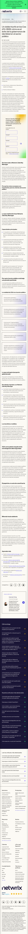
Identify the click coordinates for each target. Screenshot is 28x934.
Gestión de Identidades (6, 803)
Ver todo (3, 880)
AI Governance (5, 794)
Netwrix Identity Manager (15, 68)
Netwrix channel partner (16, 574)
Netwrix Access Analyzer (20, 796)
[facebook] (19, 585)
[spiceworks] (23, 902)
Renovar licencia (5, 852)
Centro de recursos (6, 19)
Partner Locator (18, 827)
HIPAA (3, 872)
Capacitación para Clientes (6, 849)
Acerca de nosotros (19, 848)
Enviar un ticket (5, 859)
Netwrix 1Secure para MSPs (19, 793)
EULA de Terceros (18, 872)
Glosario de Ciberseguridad (5, 824)
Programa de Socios (19, 821)
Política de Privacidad (19, 874)
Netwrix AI (17, 852)
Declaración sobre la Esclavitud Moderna (19, 879)
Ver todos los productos (20, 810)
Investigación (4, 834)
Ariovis (7, 78)
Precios (16, 860)
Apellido (7, 146)
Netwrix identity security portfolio (17, 566)
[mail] (23, 585)
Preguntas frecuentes (6, 861)
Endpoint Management (7, 801)
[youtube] (15, 902)
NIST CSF (4, 874)
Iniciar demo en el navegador (20, 143)
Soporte (3, 855)
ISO (2, 870)
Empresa (7, 134)
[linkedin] (11, 585)
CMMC (3, 868)
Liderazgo (17, 850)
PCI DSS (3, 876)
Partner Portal (18, 829)
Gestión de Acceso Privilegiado (6, 811)
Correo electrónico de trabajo (10, 128)
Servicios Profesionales (6, 854)
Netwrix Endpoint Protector (18, 804)
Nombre (7, 140)
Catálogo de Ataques (6, 838)
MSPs (16, 825)
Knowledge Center (5, 857)
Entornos (4, 813)
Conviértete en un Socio (20, 823)
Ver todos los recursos (6, 840)
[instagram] (19, 902)
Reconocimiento (18, 858)
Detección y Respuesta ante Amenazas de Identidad (6, 807)
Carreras (17, 854)
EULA (16, 870)
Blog (12, 19)
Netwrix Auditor (18, 798)
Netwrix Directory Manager (18, 800)
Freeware (4, 828)
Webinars (4, 836)
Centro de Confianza (19, 876)
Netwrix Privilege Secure (20, 808)
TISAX (3, 878)
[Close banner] (25, 4)
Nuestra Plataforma (6, 792)
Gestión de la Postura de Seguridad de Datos (7, 797)
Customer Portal (5, 846)
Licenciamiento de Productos (19, 882)
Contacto (17, 862)
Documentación (5, 827)
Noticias (3, 830)
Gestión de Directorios (6, 800)
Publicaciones (5, 832)
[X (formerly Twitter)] (15, 585)
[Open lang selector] (21, 11)
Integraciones (5, 815)
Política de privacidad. (14, 153)
